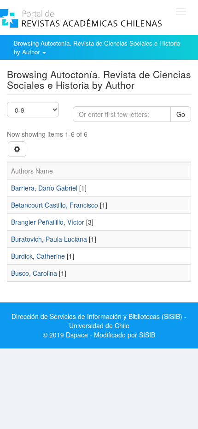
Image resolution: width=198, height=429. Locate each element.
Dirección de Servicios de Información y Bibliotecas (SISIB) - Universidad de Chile (99, 321)
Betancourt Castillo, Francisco (54, 204)
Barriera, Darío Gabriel (44, 187)
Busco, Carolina (34, 273)
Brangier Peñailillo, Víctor (47, 221)
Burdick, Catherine (38, 256)
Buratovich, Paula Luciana (49, 238)
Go (180, 114)
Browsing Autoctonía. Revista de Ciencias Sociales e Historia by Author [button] (97, 47)
